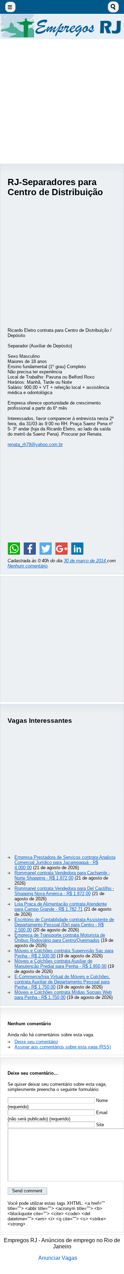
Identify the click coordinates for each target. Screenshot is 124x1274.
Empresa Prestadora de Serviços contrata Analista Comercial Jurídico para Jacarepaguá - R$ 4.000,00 (64, 862)
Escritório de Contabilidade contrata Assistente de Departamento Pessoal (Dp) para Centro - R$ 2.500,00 (64, 924)
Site (99, 1124)
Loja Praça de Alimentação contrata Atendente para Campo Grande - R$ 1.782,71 (60, 906)
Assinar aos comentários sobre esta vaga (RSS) (62, 1046)
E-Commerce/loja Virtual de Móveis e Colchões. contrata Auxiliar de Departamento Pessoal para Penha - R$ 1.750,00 (62, 982)
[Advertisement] (62, 101)
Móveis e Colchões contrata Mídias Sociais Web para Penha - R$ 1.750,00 (63, 995)
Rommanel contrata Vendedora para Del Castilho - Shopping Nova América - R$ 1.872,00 (64, 891)
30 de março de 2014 (85, 560)
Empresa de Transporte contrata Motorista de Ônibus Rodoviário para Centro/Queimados (59, 937)
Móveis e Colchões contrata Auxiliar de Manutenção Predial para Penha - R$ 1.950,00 (60, 963)
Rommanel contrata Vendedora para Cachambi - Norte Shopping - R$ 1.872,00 (62, 875)
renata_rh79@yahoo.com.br (35, 444)
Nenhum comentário (28, 565)
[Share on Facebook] (29, 548)
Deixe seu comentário (36, 1041)
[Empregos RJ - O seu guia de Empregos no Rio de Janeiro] (62, 26)
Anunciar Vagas (57, 1258)
